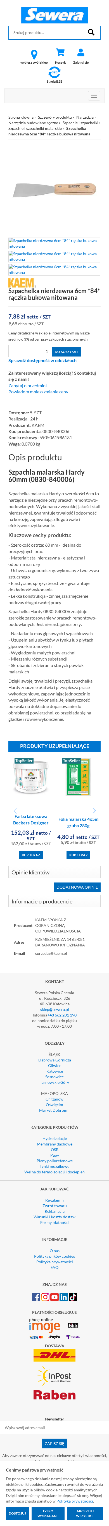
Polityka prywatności (54, 1261)
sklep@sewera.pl (54, 1009)
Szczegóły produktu (55, 117)
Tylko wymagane (47, 1513)
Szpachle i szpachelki (80, 122)
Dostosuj (17, 1513)
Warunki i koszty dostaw (54, 1216)
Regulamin (54, 1200)
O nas (55, 1250)
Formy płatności (54, 1222)
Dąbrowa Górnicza (54, 1060)
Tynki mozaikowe (54, 1166)
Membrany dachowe (54, 1144)
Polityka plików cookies (54, 1256)
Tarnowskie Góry (54, 1082)
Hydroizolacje (54, 1138)
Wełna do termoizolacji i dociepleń (54, 1171)
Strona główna (21, 117)
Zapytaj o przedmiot (27, 385)
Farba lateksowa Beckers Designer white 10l (31, 823)
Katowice (54, 1071)
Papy (54, 1155)
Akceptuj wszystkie (85, 1513)
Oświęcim (54, 1104)
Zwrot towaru (54, 1205)
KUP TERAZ (31, 855)
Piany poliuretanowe (55, 1160)
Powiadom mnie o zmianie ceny (38, 391)
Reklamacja (55, 1211)
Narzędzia (85, 117)
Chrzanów (54, 1099)
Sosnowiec (54, 1076)
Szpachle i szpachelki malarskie (35, 128)
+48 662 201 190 (62, 1015)
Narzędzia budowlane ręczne (33, 122)
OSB (54, 1149)
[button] (94, 811)
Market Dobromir (54, 1110)
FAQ (54, 1267)
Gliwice (54, 1065)
